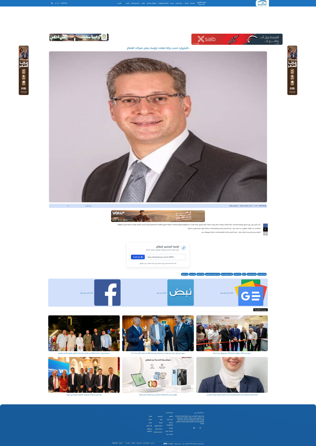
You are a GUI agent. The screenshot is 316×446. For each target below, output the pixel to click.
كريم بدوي (192, 274)
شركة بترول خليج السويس (213, 274)
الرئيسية (192, 3)
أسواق (171, 416)
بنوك (161, 419)
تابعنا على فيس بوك (86, 293)
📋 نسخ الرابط (138, 257)
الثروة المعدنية (262, 274)
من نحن (152, 443)
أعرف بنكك (170, 419)
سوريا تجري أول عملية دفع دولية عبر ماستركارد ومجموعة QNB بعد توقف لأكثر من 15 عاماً (158, 353)
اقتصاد (186, 3)
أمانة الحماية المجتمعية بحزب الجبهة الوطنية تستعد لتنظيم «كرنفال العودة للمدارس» (232, 394)
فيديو (150, 422)
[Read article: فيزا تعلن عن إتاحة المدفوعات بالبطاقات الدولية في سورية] (84, 375)
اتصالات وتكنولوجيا (163, 3)
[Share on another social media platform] (265, 233)
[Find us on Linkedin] (197, 428)
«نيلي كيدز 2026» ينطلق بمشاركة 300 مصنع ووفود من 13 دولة (232, 353)
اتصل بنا (128, 443)
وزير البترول (185, 274)
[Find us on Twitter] (200, 428)
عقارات (143, 3)
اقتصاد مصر (169, 434)
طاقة (230, 206)
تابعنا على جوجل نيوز (226, 293)
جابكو (244, 274)
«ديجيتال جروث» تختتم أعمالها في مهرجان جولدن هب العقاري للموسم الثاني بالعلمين (84, 353)
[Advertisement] (158, 18)
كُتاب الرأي (149, 426)
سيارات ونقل (158, 429)
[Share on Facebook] (265, 226)
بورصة (172, 3)
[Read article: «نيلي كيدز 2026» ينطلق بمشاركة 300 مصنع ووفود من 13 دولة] (232, 333)
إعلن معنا (139, 443)
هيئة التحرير (146, 443)
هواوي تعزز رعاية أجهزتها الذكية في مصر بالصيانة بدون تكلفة (158, 394)
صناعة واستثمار (135, 3)
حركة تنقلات (237, 274)
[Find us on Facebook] (203, 428)
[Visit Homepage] (262, 3)
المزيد (127, 3)
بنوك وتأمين (178, 3)
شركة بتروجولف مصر (227, 274)
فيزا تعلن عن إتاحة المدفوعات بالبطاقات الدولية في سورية (83, 394)
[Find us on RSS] (194, 428)
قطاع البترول (200, 274)
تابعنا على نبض (161, 293)
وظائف (133, 443)
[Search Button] (52, 3)
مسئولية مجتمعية (152, 3)
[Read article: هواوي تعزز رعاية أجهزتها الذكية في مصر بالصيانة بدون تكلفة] (158, 375)
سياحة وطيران (158, 426)
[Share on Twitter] (265, 229)
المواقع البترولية (251, 274)
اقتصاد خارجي (169, 431)
